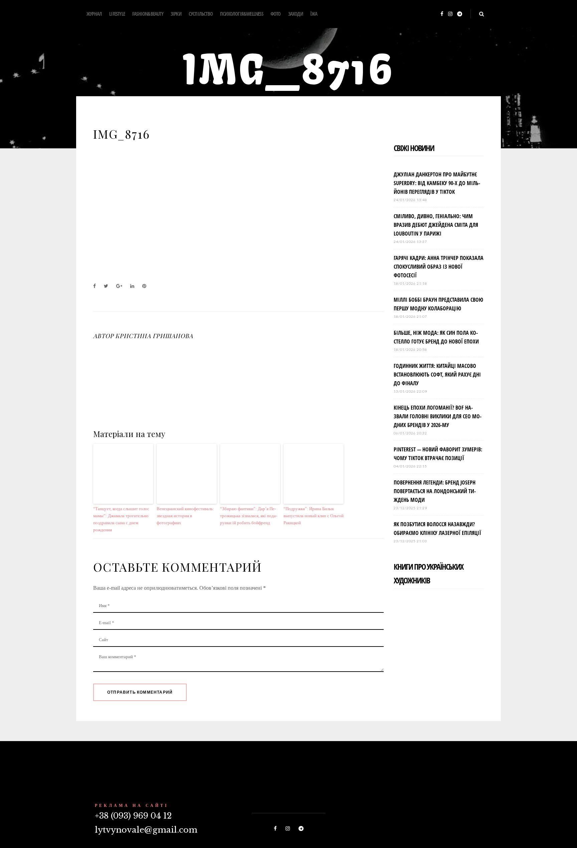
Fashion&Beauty (147, 13)
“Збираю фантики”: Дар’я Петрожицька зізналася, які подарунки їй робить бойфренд (248, 515)
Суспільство (201, 13)
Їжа (314, 13)
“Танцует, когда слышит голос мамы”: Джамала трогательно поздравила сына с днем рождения (121, 519)
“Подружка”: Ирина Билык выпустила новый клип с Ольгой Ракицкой (313, 515)
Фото (275, 13)
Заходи (295, 13)
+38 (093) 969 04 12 (133, 816)
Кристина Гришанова (154, 336)
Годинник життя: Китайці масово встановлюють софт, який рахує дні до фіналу (437, 374)
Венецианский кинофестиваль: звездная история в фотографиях (185, 515)
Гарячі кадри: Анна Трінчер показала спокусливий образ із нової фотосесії (439, 266)
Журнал (94, 13)
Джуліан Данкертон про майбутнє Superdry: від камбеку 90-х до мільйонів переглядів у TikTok (437, 183)
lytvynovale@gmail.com (146, 830)
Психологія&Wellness (241, 13)
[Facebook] (441, 14)
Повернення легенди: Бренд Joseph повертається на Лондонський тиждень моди (435, 491)
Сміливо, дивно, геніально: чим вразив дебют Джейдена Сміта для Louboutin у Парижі (436, 225)
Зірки (176, 13)
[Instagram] (450, 14)
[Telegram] (459, 14)
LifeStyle (117, 13)
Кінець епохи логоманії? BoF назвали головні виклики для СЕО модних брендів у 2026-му (438, 416)
